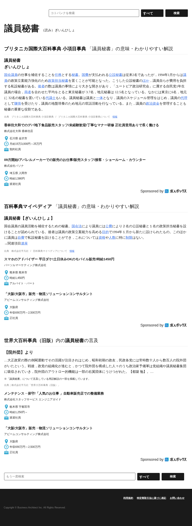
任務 (58, 75)
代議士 (51, 98)
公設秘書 (115, 75)
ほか (145, 81)
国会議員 (11, 75)
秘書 (75, 75)
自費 (21, 237)
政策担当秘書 (58, 81)
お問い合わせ (177, 498)
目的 (105, 232)
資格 (102, 237)
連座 (24, 243)
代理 (184, 98)
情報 (114, 116)
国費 (85, 75)
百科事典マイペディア (28, 206)
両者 (27, 92)
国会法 (77, 226)
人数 (112, 237)
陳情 (17, 103)
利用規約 (128, 498)
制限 (129, 237)
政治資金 (152, 103)
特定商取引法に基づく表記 (151, 498)
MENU (8, 4)
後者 (41, 86)
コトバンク (22, 13)
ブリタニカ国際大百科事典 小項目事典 (45, 48)
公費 (108, 226)
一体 (99, 98)
